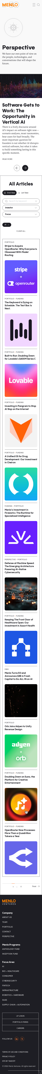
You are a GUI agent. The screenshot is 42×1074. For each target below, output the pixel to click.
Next (34, 886)
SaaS (4, 1000)
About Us (7, 917)
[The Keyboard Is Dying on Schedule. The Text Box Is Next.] (21, 322)
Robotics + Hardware (13, 995)
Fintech (6, 986)
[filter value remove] (8, 224)
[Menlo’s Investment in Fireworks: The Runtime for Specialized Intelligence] (21, 529)
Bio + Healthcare (10, 971)
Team (4, 922)
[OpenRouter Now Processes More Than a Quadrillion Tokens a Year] (21, 850)
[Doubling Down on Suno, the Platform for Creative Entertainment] (21, 796)
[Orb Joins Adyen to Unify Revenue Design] (21, 744)
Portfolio (7, 927)
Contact (6, 932)
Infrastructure (10, 990)
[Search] (38, 4)
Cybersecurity (9, 981)
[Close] (36, 201)
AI (3, 967)
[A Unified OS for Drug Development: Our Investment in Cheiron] (21, 476)
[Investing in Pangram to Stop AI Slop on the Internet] (21, 424)
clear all (21, 231)
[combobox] (21, 207)
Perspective (8, 936)
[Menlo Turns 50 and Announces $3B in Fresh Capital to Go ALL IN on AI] (21, 692)
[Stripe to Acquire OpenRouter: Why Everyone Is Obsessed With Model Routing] (21, 267)
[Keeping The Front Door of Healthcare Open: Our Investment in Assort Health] (21, 639)
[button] (34, 4)
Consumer (7, 976)
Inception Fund (10, 954)
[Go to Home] (10, 4)
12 (21, 886)
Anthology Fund (11, 949)
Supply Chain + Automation (16, 1005)
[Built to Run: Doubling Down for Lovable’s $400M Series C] (21, 374)
